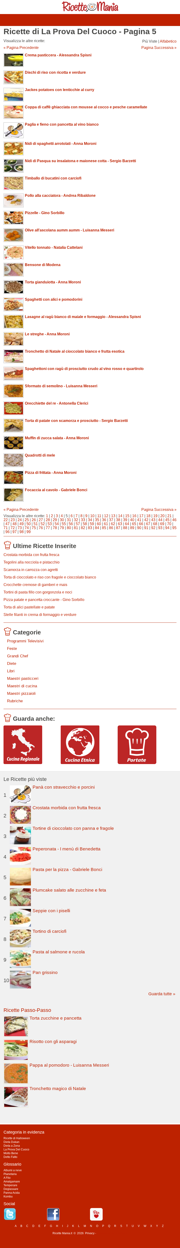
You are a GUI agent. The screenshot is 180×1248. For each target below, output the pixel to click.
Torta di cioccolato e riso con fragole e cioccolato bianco (50, 577)
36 (104, 520)
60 (99, 524)
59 (92, 524)
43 (153, 520)
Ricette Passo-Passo (27, 1010)
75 (34, 528)
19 (155, 516)
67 (148, 524)
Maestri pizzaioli (21, 693)
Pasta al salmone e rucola (59, 951)
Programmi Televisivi (25, 641)
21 (169, 516)
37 (111, 520)
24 (20, 520)
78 (55, 528)
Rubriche (15, 701)
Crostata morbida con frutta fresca (31, 555)
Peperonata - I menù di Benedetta (67, 848)
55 (64, 524)
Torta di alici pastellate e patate (29, 607)
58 (85, 524)
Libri (11, 671)
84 (97, 528)
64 (127, 524)
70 (169, 524)
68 (155, 524)
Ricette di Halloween (17, 1138)
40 (132, 520)
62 (113, 524)
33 (83, 520)
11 (99, 516)
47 (7, 524)
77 (48, 528)
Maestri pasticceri (22, 679)
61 (106, 524)
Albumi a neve (13, 1170)
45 (167, 520)
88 (125, 528)
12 (106, 516)
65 (134, 524)
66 (141, 524)
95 (174, 528)
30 (62, 520)
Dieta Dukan (11, 1142)
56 (71, 524)
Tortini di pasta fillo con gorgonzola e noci (38, 592)
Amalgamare (12, 1181)
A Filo (7, 1177)
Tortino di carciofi (49, 931)
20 (162, 516)
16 (134, 516)
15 (127, 516)
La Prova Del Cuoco (16, 1149)
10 (92, 516)
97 (14, 532)
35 (97, 520)
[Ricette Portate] (144, 744)
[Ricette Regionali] (30, 744)
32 (76, 520)
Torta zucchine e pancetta (56, 1018)
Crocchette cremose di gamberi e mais (35, 585)
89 (132, 528)
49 (21, 524)
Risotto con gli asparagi (53, 1041)
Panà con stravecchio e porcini (64, 787)
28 (48, 520)
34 (90, 520)
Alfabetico (168, 41)
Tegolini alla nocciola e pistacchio (32, 562)
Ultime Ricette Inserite (44, 546)
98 (21, 532)
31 (69, 520)
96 (7, 532)
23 (13, 520)
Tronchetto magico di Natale (58, 1088)
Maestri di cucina (22, 686)
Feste (12, 649)
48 (14, 524)
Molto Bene (11, 1153)
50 (28, 524)
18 (148, 516)
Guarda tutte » (161, 994)
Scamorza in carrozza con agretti (31, 570)
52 (43, 524)
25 (27, 520)
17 (141, 516)
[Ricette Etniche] (87, 744)
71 (6, 528)
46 (174, 520)
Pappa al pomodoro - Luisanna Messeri (69, 1065)
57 (78, 524)
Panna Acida (12, 1192)
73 (20, 528)
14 (120, 516)
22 (6, 520)
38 (118, 520)
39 (125, 520)
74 (27, 528)
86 (111, 528)
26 (34, 520)
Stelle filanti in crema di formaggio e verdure (40, 615)
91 (146, 528)
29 (55, 520)
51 (36, 524)
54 (57, 524)
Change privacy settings (112, 1233)
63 (120, 524)
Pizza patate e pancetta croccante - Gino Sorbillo (44, 600)
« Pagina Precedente (21, 48)
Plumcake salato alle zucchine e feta (69, 890)
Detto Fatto (10, 1157)
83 (90, 528)
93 (160, 528)
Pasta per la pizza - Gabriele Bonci (67, 869)
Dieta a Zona (12, 1145)
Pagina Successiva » (158, 48)
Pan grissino (45, 972)
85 (104, 528)
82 (83, 528)
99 (28, 532)
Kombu (8, 1196)
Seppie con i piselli (51, 910)
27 (41, 520)
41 (139, 520)
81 (76, 528)
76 (41, 528)
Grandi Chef (17, 656)
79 (62, 528)
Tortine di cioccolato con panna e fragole (73, 828)
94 (167, 528)
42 (146, 520)
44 (160, 520)
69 (162, 524)
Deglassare (11, 1189)
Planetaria (10, 1174)
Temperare (10, 1185)
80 (69, 528)
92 (153, 528)
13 (113, 516)
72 (13, 528)
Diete (11, 664)
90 (139, 528)
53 (50, 524)
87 (118, 528)
